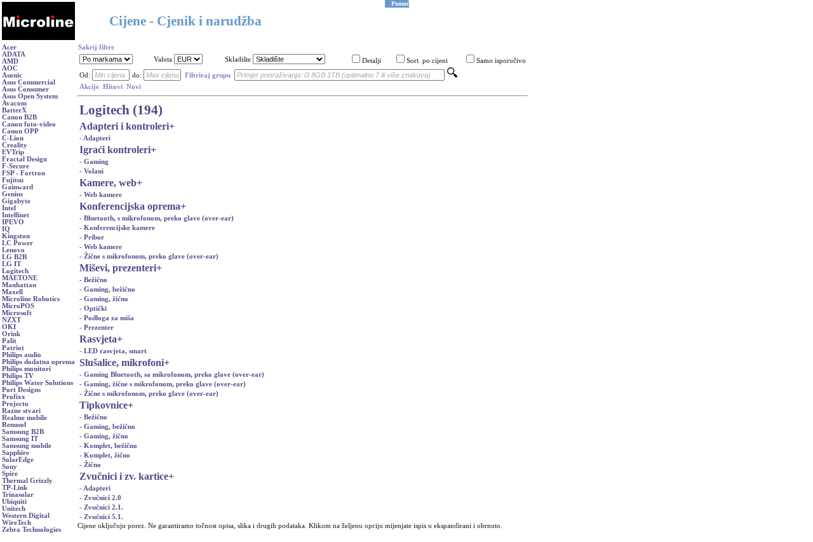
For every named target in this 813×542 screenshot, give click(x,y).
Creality (14, 145)
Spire (10, 473)
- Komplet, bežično (108, 445)
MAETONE (19, 277)
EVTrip (13, 152)
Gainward (17, 187)
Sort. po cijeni (427, 60)
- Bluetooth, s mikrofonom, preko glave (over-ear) (156, 218)
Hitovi (113, 86)
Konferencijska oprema (129, 206)
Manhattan (19, 284)
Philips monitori (26, 368)
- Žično (90, 464)
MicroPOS (18, 305)
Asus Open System (30, 96)
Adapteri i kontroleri (124, 126)
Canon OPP (20, 131)
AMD (10, 61)
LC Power (17, 243)
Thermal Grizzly (27, 480)
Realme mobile (24, 417)
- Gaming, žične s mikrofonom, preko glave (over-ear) (162, 384)
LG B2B (14, 257)
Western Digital (26, 515)
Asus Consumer (25, 89)
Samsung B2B (23, 431)
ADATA (13, 54)
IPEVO (13, 222)
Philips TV (18, 375)
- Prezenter (96, 327)
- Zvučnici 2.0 (100, 497)
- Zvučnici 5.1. (101, 516)
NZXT (11, 319)
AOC (10, 68)
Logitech (15, 271)
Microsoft (17, 312)
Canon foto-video (29, 124)
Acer (9, 47)
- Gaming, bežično (107, 289)
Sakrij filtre (96, 47)
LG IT (11, 264)
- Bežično (93, 279)
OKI (9, 326)
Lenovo (13, 250)
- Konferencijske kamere (117, 227)
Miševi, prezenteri (117, 267)
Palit (9, 340)
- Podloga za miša (106, 318)
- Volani (91, 171)
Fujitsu (13, 180)
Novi (133, 86)
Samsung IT (20, 438)
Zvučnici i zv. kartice (123, 476)
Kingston (16, 236)
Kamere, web (108, 182)
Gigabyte (16, 201)
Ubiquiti (14, 501)
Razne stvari (21, 410)
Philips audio (21, 354)
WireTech (16, 522)
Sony (9, 466)
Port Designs (21, 389)
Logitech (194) (121, 110)
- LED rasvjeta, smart (113, 351)
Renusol (14, 424)
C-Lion (13, 138)
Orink (11, 333)
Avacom (14, 103)
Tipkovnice (103, 405)
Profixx (13, 396)
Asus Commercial (28, 82)
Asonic (12, 75)
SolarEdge (18, 459)
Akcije (89, 86)
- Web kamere (100, 194)
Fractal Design (24, 159)
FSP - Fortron (23, 173)
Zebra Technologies (31, 529)
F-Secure (15, 166)
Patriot (13, 347)
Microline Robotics (31, 298)
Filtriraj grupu (208, 75)
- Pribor (91, 237)
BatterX (14, 110)
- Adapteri (95, 138)
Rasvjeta (98, 339)
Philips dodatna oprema (38, 361)
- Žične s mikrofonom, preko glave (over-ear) (148, 256)
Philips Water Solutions (37, 382)
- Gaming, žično (103, 298)
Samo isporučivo (501, 60)
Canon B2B (19, 117)
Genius (12, 194)
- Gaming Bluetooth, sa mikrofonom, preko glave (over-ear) (171, 374)
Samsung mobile (26, 445)
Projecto (15, 403)
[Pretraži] (452, 75)
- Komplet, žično (104, 455)
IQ (6, 229)
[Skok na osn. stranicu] (38, 37)
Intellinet (15, 215)
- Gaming (94, 161)
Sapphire (15, 452)
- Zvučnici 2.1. (101, 507)
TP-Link (14, 487)
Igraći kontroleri (115, 149)
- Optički (93, 308)
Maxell (12, 291)
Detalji (371, 60)
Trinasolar (18, 494)
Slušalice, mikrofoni (121, 362)
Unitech (13, 508)
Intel (9, 208)
